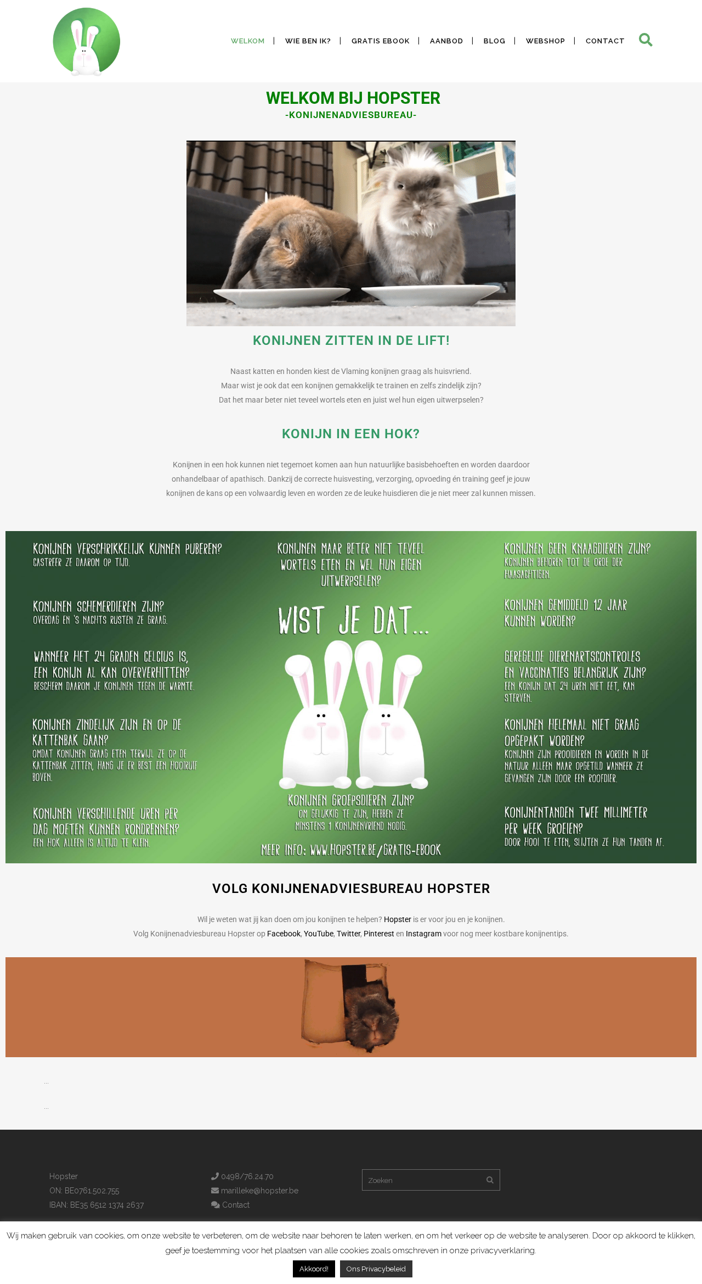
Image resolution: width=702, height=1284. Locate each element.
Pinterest (379, 933)
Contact (235, 1205)
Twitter (348, 933)
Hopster (397, 919)
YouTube (318, 933)
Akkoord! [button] (314, 1269)
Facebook (284, 933)
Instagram (423, 933)
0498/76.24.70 (246, 1176)
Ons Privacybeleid (376, 1269)
